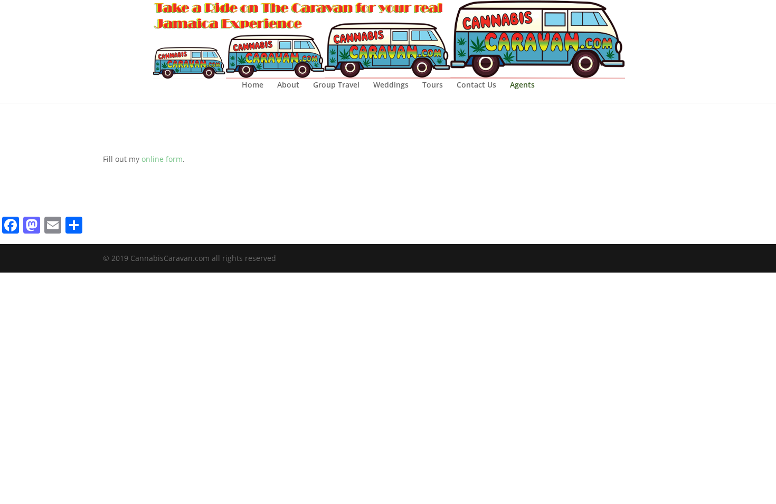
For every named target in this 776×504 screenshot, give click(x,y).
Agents (522, 85)
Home (252, 85)
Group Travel (336, 85)
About (288, 85)
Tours (432, 85)
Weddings (391, 85)
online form (162, 159)
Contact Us (476, 85)
